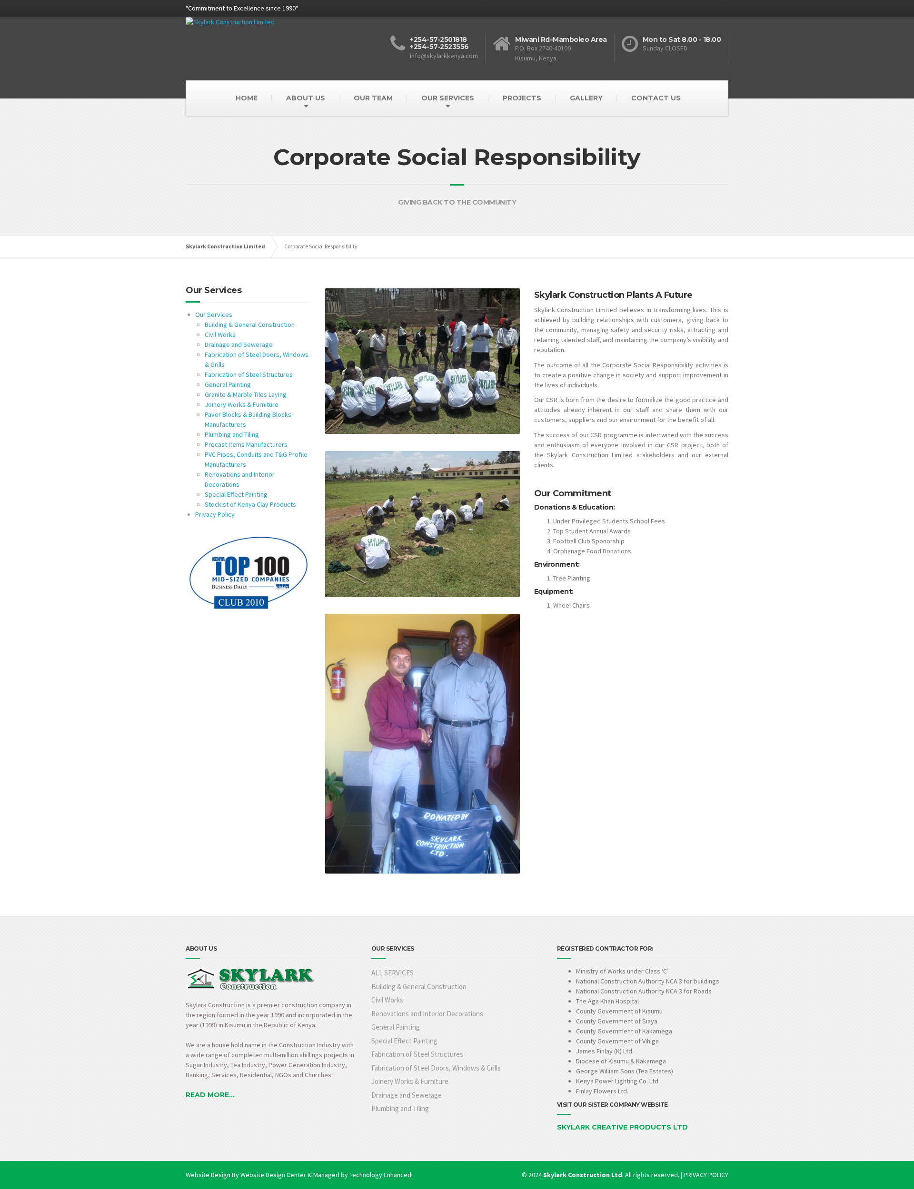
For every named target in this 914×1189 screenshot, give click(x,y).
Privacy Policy (215, 514)
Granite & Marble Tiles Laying (246, 394)
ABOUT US (305, 98)
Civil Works (220, 334)
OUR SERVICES (447, 98)
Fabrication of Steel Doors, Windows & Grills (436, 1067)
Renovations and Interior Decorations (427, 1013)
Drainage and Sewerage (239, 344)
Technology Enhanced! (381, 1174)
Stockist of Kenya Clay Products (250, 504)
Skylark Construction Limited (225, 246)
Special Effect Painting (236, 494)
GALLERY (586, 98)
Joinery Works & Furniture (241, 404)
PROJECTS (522, 98)
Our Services (213, 314)
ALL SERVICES (392, 972)
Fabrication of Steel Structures (249, 374)
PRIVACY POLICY (706, 1174)
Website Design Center (273, 1174)
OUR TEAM (373, 98)
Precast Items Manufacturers (246, 444)
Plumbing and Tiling (232, 434)
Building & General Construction (250, 324)
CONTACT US (656, 98)
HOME (247, 98)
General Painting (228, 384)
